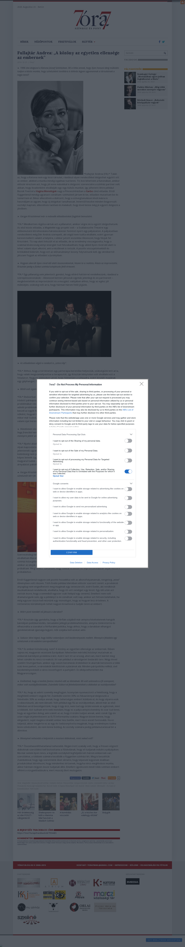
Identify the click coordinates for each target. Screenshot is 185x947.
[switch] (128, 441)
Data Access (92, 562)
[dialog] (92, 473)
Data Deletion (76, 562)
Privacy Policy (109, 562)
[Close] (142, 384)
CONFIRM (71, 552)
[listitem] (92, 434)
